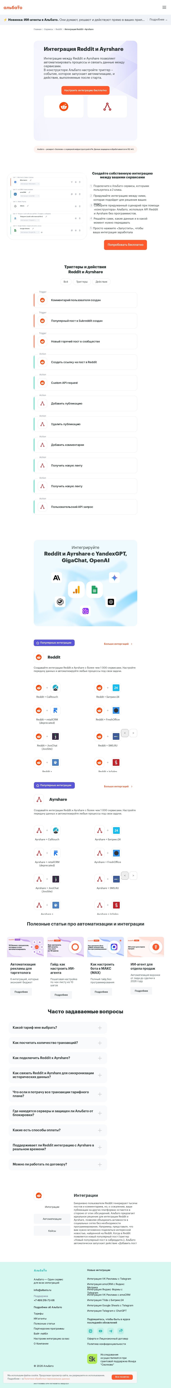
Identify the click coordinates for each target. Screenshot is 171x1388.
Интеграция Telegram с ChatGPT (107, 1310)
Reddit (59, 29)
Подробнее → (159, 19)
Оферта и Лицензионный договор (107, 1338)
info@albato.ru (42, 1290)
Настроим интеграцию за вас (51, 1338)
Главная (37, 29)
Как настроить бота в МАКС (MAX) (102, 969)
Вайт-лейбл (41, 1333)
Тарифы (38, 1313)
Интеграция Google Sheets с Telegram (110, 1305)
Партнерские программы (49, 1328)
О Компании (41, 1343)
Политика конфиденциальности (106, 1343)
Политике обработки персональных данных (47, 1379)
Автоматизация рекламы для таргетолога (23, 969)
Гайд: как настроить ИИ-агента (62, 969)
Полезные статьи (44, 1323)
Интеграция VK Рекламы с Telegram (109, 1278)
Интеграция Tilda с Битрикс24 (105, 1300)
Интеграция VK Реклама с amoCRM (108, 1294)
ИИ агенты (40, 1318)
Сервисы (48, 29)
